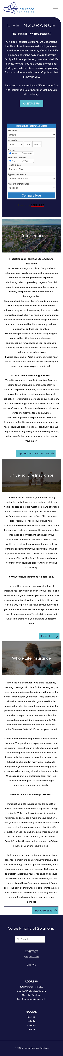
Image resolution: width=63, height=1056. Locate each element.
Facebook (31, 1017)
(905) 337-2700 (31, 956)
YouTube (31, 1029)
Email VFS (31, 965)
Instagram (31, 1025)
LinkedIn (31, 1021)
